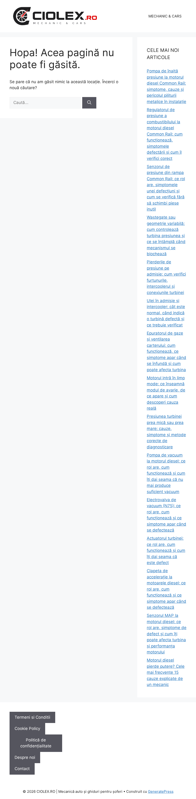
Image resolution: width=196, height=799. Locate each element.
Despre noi (25, 757)
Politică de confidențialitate (35, 743)
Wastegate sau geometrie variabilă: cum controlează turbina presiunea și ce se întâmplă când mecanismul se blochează (166, 235)
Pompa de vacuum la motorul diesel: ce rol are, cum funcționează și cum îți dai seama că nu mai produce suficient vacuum (166, 473)
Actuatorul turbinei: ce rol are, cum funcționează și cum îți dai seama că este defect (166, 550)
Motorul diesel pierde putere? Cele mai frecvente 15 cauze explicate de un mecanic (166, 672)
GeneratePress (161, 791)
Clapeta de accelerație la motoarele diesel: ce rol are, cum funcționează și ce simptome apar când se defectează (166, 589)
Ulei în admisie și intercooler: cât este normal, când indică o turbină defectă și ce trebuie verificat (166, 312)
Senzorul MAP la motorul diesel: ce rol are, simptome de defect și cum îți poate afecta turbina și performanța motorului (166, 633)
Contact (22, 768)
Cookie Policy (27, 728)
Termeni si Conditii (32, 717)
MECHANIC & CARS (165, 16)
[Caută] (89, 103)
